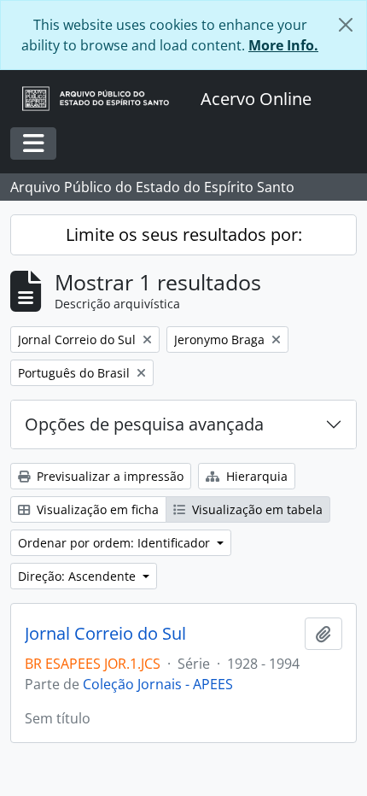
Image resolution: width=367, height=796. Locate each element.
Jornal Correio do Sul (105, 633)
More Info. (283, 45)
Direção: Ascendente (78, 576)
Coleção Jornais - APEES (158, 684)
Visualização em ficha (96, 509)
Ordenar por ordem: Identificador (115, 543)
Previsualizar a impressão (108, 476)
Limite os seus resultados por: (184, 234)
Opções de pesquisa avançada (144, 424)
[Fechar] (345, 25)
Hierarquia (255, 476)
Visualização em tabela (256, 509)
